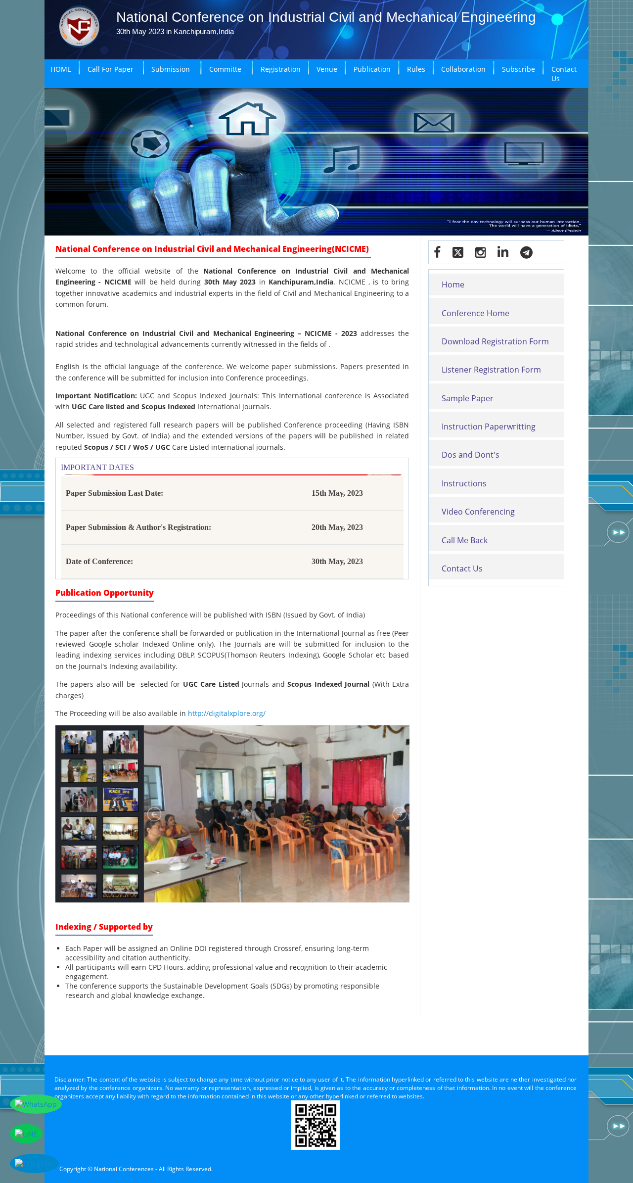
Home (453, 284)
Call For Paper (111, 69)
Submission (170, 69)
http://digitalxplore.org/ (227, 713)
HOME (60, 69)
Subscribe (518, 69)
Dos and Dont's (470, 454)
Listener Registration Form (491, 369)
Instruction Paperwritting (489, 426)
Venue (326, 69)
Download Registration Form (495, 341)
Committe (225, 69)
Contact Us (564, 73)
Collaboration (463, 69)
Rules (416, 69)
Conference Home (475, 313)
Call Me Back (465, 540)
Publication (372, 69)
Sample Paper (468, 398)
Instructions (464, 483)
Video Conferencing (478, 511)
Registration (281, 69)
